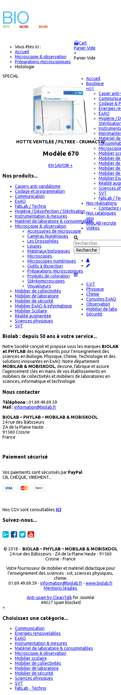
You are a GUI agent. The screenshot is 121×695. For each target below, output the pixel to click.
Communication (30, 196)
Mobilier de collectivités (38, 290)
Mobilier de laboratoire (37, 295)
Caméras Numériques (47, 236)
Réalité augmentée (33, 315)
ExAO (20, 201)
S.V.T (90, 284)
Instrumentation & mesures (41, 216)
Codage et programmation (40, 191)
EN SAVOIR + (60, 165)
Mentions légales (60, 588)
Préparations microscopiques (55, 271)
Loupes (34, 246)
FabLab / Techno (30, 206)
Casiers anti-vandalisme (37, 186)
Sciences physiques (34, 320)
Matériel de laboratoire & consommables (54, 221)
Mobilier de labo (101, 309)
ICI (58, 509)
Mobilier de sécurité (34, 300)
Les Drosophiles (43, 241)
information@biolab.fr (35, 407)
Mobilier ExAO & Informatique (43, 305)
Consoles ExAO (101, 299)
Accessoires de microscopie (54, 231)
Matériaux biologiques (48, 251)
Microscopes (39, 256)
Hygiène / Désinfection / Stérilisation (50, 211)
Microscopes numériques (51, 261)
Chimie (92, 294)
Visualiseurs (39, 285)
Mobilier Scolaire (31, 310)
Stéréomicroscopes (46, 280)
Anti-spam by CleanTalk (49, 597)
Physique (95, 289)
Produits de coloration (48, 276)
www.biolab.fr (99, 583)
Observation (98, 304)
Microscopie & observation (40, 226)
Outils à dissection (45, 266)
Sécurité (94, 314)
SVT (19, 325)
